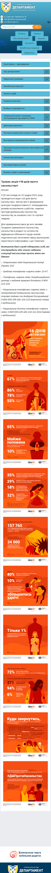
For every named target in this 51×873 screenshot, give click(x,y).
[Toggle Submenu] (47, 71)
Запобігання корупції (29, 48)
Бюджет (41, 38)
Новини (37, 34)
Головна (21, 34)
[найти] (37, 27)
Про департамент (21, 38)
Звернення (29, 53)
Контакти (29, 43)
